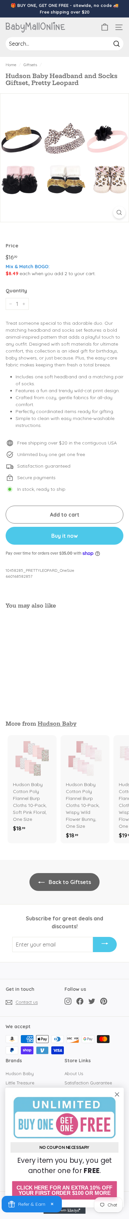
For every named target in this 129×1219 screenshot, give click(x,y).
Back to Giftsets (69, 882)
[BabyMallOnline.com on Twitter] (91, 1001)
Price (12, 245)
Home (11, 64)
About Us (73, 1073)
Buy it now (64, 535)
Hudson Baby (57, 723)
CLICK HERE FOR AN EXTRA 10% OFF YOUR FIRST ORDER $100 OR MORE (64, 1190)
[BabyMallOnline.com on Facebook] (79, 1001)
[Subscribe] (105, 944)
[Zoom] (119, 212)
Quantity (16, 290)
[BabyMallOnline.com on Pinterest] (103, 1001)
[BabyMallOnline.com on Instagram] (67, 1001)
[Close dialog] (117, 1094)
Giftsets (30, 64)
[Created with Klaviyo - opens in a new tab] (64, 1210)
